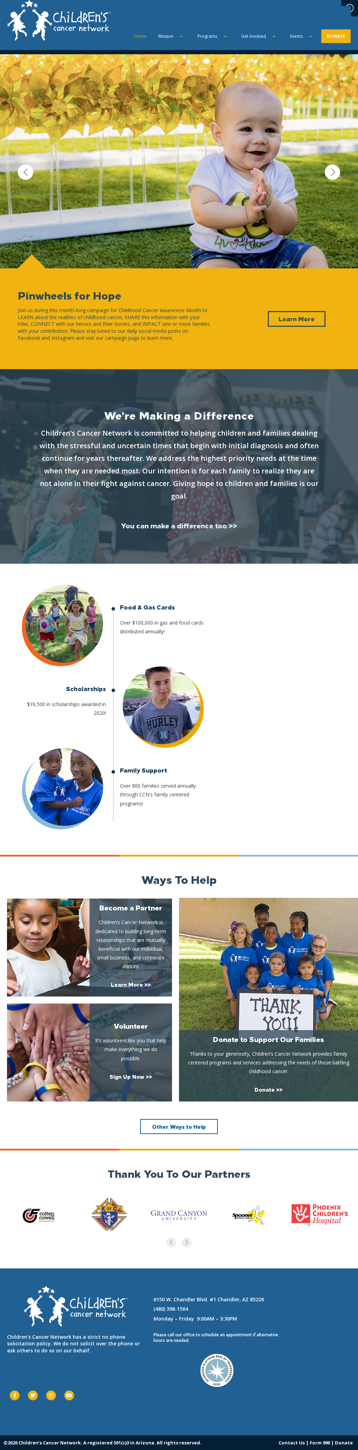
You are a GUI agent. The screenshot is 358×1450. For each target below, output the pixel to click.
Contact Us (292, 1443)
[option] (179, 211)
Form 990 (320, 1443)
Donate (344, 1443)
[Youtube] (69, 1395)
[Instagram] (51, 1395)
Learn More (297, 318)
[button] (179, 525)
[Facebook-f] (15, 1395)
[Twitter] (33, 1395)
